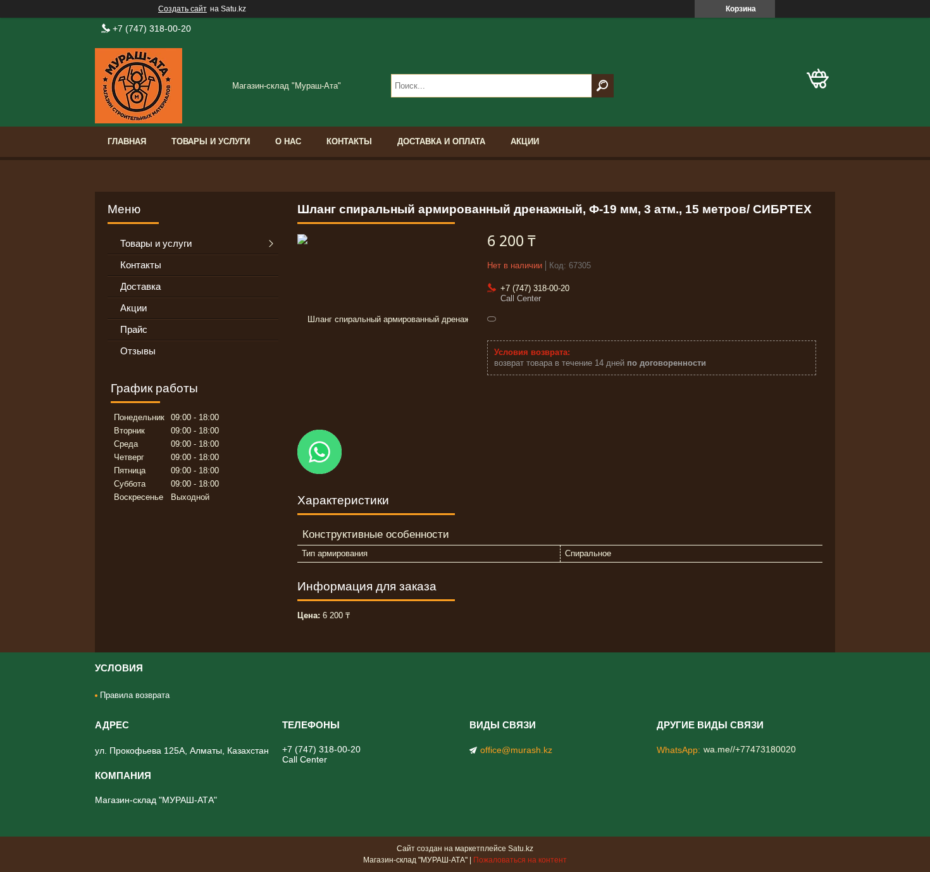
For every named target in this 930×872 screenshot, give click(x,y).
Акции (525, 141)
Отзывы (138, 351)
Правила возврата (135, 695)
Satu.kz (520, 848)
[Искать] (603, 85)
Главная (127, 141)
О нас (288, 141)
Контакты (349, 141)
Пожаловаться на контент (520, 860)
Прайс (133, 329)
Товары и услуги (210, 141)
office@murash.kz (516, 750)
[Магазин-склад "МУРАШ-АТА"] (158, 85)
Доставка (140, 286)
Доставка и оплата (441, 141)
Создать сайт (182, 8)
